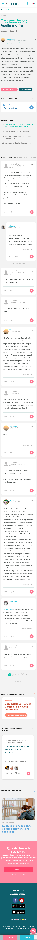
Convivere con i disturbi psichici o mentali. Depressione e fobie (17, 21)
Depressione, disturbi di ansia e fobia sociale (17, 749)
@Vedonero (7, 609)
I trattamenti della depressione (18, 143)
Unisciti (18, 869)
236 (18, 773)
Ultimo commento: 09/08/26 (15, 761)
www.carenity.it (8, 926)
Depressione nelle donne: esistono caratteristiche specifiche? (17, 828)
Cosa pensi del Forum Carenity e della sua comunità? (18, 706)
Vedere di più (17, 681)
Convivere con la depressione (17, 131)
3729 (10, 773)
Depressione (10, 108)
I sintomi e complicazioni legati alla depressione (19, 137)
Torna (4, 15)
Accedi (27, 937)
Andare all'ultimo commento (25, 157)
